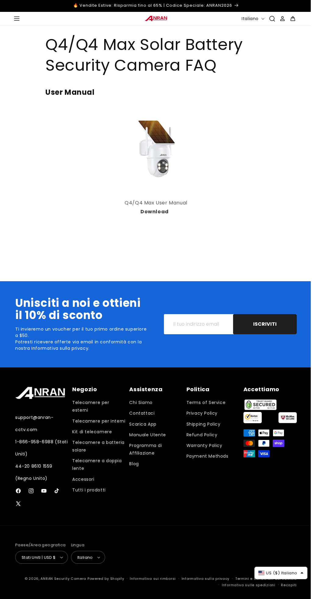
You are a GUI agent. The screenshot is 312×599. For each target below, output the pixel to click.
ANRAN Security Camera (59, 578)
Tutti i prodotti (88, 497)
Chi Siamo (139, 402)
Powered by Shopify (101, 578)
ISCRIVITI (260, 324)
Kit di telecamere (91, 439)
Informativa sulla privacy (201, 578)
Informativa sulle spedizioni (244, 585)
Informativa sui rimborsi (148, 578)
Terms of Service (203, 402)
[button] (17, 18)
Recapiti (284, 585)
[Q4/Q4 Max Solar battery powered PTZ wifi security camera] (167, 211)
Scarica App (141, 424)
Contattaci (140, 413)
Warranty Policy (202, 445)
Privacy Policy (199, 413)
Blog (132, 464)
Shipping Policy (201, 424)
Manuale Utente (145, 435)
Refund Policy (199, 435)
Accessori (82, 487)
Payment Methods (205, 456)
